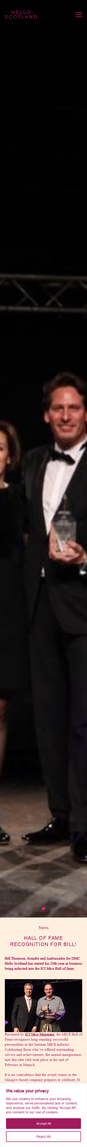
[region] (43, 1115)
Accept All (43, 1123)
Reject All (43, 1137)
